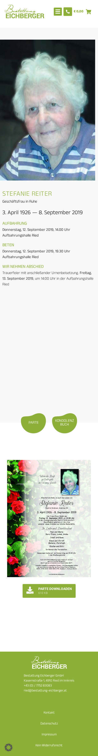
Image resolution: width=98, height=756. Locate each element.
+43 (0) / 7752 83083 (38, 686)
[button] (8, 747)
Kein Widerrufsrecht (49, 745)
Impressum (49, 734)
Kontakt (49, 713)
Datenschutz (49, 724)
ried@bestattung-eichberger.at (45, 691)
